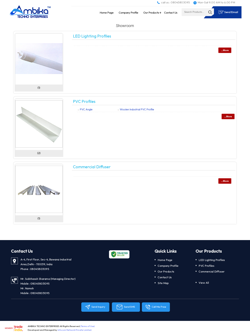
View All (204, 282)
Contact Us (170, 12)
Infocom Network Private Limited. (75, 330)
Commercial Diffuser (92, 166)
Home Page (107, 12)
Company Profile (128, 12)
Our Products (151, 12)
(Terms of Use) (87, 326)
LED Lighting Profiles (92, 36)
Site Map (163, 283)
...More (225, 50)
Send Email (231, 12)
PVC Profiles (84, 101)
